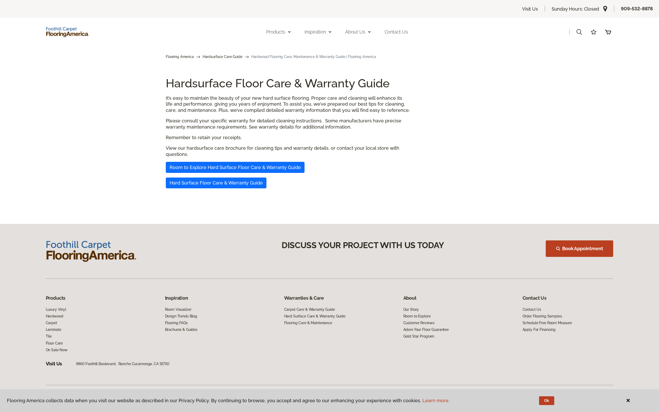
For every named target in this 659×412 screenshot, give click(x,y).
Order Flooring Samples (542, 316)
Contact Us (396, 32)
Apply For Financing (539, 329)
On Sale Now (56, 350)
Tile (49, 336)
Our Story (411, 309)
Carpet (51, 323)
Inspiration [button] (315, 32)
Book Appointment (582, 248)
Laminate (53, 329)
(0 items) (608, 32)
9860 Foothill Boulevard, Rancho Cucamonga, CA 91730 (122, 364)
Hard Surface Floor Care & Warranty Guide (216, 183)
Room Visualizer (178, 309)
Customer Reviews (419, 323)
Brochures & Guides (181, 329)
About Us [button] (355, 32)
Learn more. (435, 400)
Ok (546, 401)
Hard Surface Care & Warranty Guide (314, 316)
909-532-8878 (637, 8)
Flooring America (180, 57)
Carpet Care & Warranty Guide (309, 309)
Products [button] (275, 32)
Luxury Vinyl (56, 309)
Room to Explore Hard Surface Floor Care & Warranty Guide (235, 167)
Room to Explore (417, 316)
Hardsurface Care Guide (222, 57)
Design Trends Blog (181, 316)
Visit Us (530, 9)
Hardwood (54, 316)
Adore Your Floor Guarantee (426, 329)
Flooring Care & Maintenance (308, 323)
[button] (579, 32)
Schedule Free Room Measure (547, 323)
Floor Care (54, 343)
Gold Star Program (419, 336)
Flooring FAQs (176, 323)
